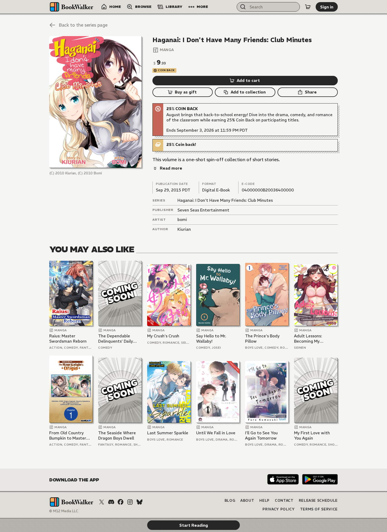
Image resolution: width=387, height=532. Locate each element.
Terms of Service (319, 509)
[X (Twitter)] (101, 502)
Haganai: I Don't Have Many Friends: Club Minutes (225, 200)
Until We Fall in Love (215, 432)
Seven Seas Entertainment (203, 210)
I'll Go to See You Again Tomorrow (261, 435)
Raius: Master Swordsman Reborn (68, 338)
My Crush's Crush (163, 335)
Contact (284, 500)
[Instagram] (130, 502)
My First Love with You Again (312, 435)
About (247, 500)
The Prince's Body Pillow (262, 338)
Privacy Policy (278, 509)
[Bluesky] (139, 502)
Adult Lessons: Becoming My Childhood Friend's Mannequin (312, 338)
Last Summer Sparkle (167, 432)
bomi (182, 219)
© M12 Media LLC (63, 511)
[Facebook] (120, 502)
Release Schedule (318, 500)
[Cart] (308, 7)
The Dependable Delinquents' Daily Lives (115, 338)
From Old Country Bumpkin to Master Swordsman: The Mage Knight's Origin (69, 435)
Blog (230, 500)
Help (264, 500)
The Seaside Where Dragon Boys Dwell (117, 435)
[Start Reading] (95, 102)
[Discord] (111, 502)
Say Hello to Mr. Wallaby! (211, 338)
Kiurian (184, 229)
